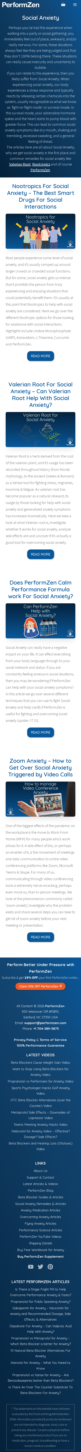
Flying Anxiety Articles (40, 1223)
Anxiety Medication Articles (40, 1210)
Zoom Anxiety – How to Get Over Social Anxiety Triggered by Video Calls (40, 767)
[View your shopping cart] (63, 4)
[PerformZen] (20, 4)
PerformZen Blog (40, 1190)
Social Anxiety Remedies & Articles (40, 1204)
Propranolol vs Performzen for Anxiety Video (40, 1081)
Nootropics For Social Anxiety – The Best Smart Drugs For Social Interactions (40, 196)
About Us (40, 1171)
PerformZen (40, 169)
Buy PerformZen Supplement (41, 1256)
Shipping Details (40, 1243)
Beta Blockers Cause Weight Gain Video (40, 1062)
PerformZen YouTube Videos (40, 1237)
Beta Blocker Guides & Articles (40, 1197)
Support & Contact (40, 1177)
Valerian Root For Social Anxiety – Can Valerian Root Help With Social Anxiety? (40, 394)
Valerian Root (20, 164)
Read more (40, 356)
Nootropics (41, 164)
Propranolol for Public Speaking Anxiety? (40, 1302)
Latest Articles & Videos (40, 1184)
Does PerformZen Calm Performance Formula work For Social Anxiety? (40, 589)
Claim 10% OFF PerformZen (39, 986)
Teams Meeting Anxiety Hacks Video (40, 1124)
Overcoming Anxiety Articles (40, 1217)
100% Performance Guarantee (40, 1045)
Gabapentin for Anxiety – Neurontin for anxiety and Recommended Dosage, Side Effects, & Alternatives (40, 1313)
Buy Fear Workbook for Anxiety (40, 1250)
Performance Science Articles (40, 1230)
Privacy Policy (24, 1040)
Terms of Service (53, 1040)
